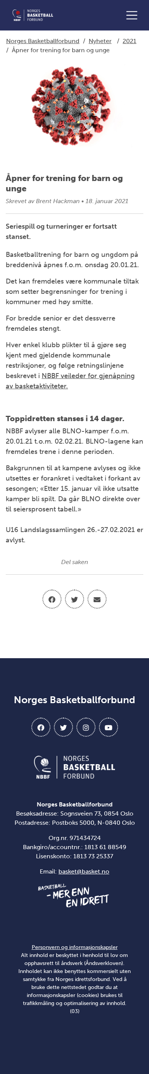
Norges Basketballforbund (42, 41)
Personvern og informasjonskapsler (75, 947)
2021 (129, 41)
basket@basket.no (83, 871)
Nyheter (100, 41)
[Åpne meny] (133, 15)
